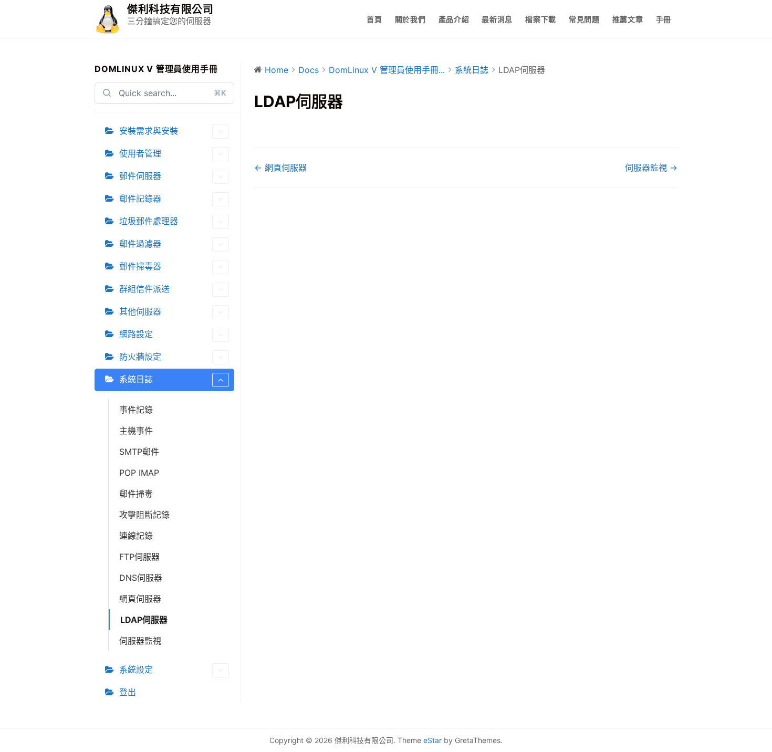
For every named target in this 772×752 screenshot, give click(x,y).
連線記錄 (136, 535)
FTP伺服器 (139, 556)
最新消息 (497, 19)
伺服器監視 (140, 640)
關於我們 (410, 19)
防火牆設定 (140, 356)
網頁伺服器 (140, 598)
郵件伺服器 (140, 176)
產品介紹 (454, 19)
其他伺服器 (140, 311)
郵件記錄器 (140, 198)
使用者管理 (140, 153)
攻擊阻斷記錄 (144, 514)
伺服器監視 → (651, 167)
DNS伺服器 (140, 577)
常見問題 (584, 19)
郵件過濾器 (140, 243)
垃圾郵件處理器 (148, 221)
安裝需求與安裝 (148, 131)
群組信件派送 (144, 289)
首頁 (374, 19)
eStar (432, 740)
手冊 (663, 19)
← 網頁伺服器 (280, 167)
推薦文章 (627, 19)
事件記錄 (136, 409)
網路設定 (136, 334)
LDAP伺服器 (144, 619)
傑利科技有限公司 (170, 9)
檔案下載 (540, 19)
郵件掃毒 (136, 493)
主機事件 (136, 430)
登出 (127, 692)
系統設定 (136, 669)
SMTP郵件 (139, 451)
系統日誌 (136, 379)
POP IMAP (139, 472)
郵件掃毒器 (140, 266)
